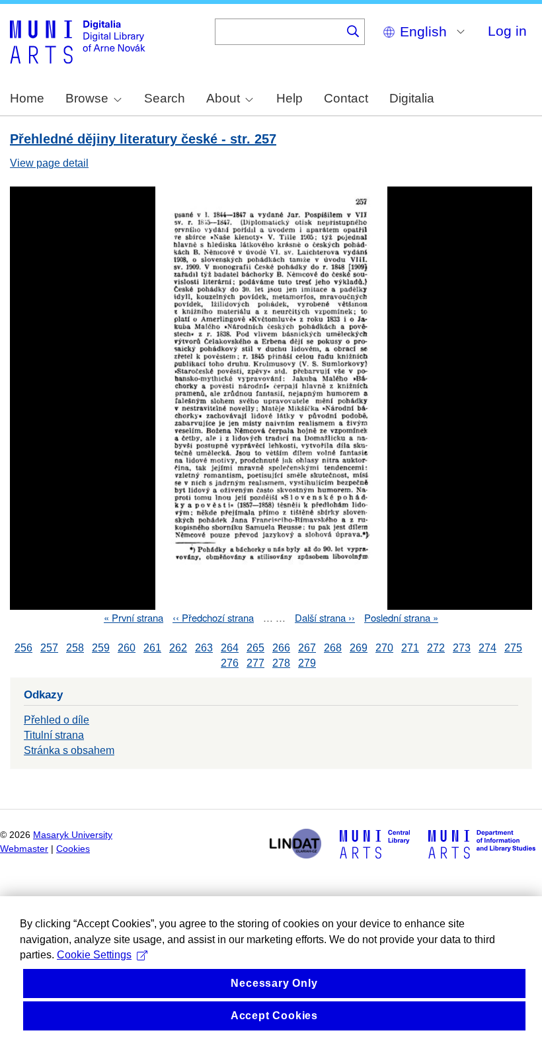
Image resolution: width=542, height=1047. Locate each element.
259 (101, 647)
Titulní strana (54, 735)
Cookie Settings (94, 954)
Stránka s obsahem (69, 750)
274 (487, 647)
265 (255, 647)
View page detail (49, 163)
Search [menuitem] (164, 98)
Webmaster (24, 849)
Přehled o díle (56, 720)
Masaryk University (72, 835)
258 (75, 647)
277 (255, 663)
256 (23, 647)
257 (49, 647)
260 (127, 647)
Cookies (73, 849)
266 (281, 647)
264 (230, 647)
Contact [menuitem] (346, 98)
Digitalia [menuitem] (411, 98)
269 (359, 647)
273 (462, 647)
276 (230, 663)
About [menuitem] (223, 98)
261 (152, 647)
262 (178, 647)
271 (410, 647)
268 (333, 647)
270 (384, 647)
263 (204, 647)
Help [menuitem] (289, 98)
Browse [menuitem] (86, 98)
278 (281, 663)
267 (307, 647)
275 (513, 647)
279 (307, 663)
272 (436, 647)
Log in (507, 30)
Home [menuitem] (27, 98)
